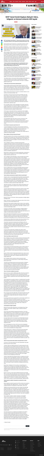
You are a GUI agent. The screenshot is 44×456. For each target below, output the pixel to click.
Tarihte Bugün (32, 447)
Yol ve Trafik (32, 443)
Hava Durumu (32, 442)
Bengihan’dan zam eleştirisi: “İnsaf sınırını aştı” (38, 64)
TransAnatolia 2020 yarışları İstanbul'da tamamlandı (38, 68)
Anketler (39, 443)
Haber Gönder (9, 449)
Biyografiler (39, 444)
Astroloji (39, 446)
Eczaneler (31, 445)
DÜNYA (20, 1)
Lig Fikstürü (31, 446)
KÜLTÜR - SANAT (31, 1)
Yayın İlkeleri (2, 448)
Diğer (36, 1)
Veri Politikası (2, 449)
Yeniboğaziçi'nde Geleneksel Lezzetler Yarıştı (38, 50)
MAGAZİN (16, 1)
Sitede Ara (39, 442)
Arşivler (17, 445)
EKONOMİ (23, 1)
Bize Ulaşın (17, 448)
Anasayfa (2, 13)
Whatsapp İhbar (10, 448)
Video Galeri (18, 442)
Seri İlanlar (31, 449)
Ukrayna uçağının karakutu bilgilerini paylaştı (38, 71)
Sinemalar (31, 448)
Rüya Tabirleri (39, 445)
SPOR (14, 1)
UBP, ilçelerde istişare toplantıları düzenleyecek (38, 31)
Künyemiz (17, 447)
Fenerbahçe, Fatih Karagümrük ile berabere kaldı (37, 87)
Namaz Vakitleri (32, 444)
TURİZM (27, 1)
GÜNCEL (11, 1)
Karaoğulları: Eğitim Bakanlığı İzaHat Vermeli (38, 61)
